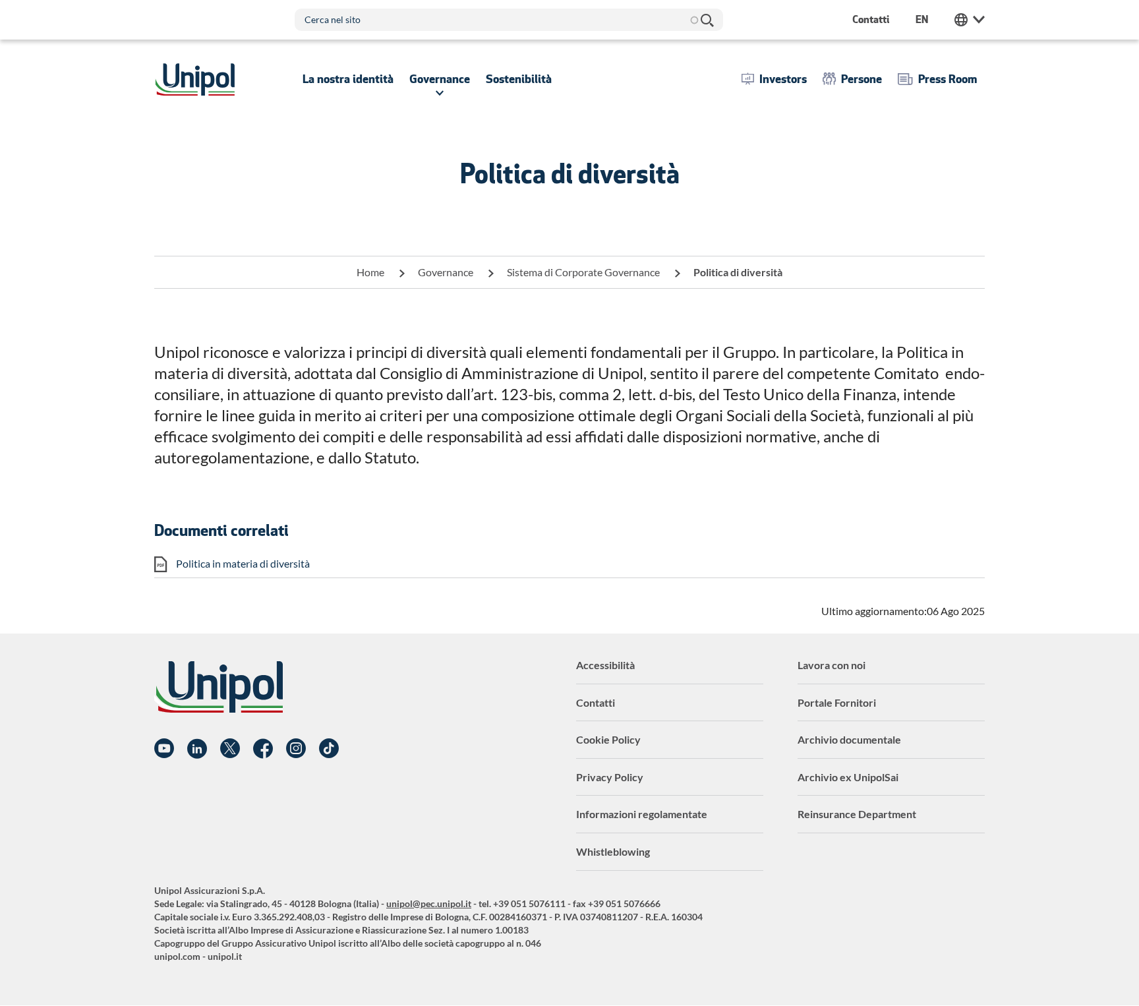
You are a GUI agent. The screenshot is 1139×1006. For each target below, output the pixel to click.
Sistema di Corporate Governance (583, 272)
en (922, 19)
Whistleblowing (613, 851)
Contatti (595, 702)
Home (370, 272)
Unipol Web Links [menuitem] (969, 20)
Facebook (263, 749)
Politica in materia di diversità (243, 563)
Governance (445, 272)
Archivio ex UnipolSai (848, 777)
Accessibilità (605, 665)
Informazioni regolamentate (641, 814)
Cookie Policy (608, 739)
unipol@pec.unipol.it (428, 903)
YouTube (164, 749)
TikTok (329, 749)
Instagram (296, 749)
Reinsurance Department (857, 814)
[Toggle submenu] (348, 79)
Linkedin (197, 749)
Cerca (706, 20)
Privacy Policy (609, 777)
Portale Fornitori (837, 702)
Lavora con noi (831, 665)
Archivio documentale (849, 739)
